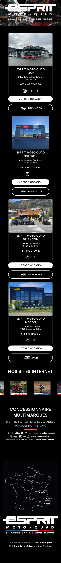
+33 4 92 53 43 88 (30, 84)
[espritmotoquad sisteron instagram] (27, 174)
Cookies (47, 546)
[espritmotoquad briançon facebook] (34, 257)
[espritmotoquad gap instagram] (24, 90)
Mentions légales (43, 542)
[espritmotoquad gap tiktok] (37, 90)
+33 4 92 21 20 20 (30, 250)
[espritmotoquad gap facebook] (31, 90)
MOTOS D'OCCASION (30, 99)
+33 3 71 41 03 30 (30, 333)
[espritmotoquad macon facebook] (34, 340)
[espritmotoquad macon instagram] (27, 340)
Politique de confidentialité (24, 546)
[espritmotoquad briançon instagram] (27, 257)
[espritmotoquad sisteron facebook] (34, 174)
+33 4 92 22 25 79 (30, 167)
